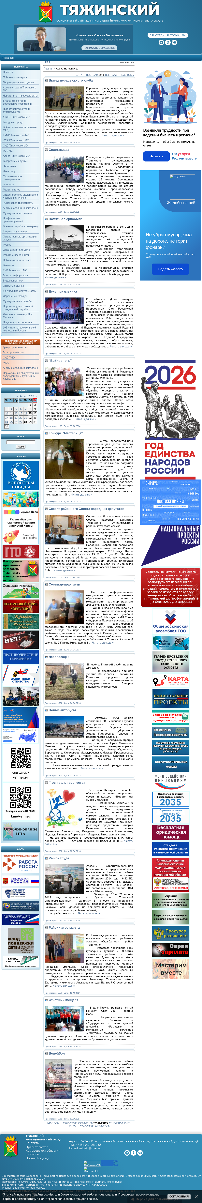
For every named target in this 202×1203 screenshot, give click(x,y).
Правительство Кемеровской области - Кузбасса (43, 1150)
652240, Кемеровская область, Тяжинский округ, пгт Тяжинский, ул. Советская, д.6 (139, 1141)
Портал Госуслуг (38, 1158)
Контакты (32, 1143)
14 (25, 413)
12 (16, 413)
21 (25, 417)
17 (6, 417)
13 (20, 413)
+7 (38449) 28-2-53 (88, 1145)
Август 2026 (27, 396)
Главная (9, 57)
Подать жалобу (170, 269)
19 (16, 417)
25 (11, 422)
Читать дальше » (113, 135)
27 (20, 422)
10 (6, 413)
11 (11, 413)
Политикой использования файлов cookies (68, 1198)
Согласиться (179, 1196)
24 (6, 422)
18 (11, 417)
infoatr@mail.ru (90, 1148)
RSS (47, 62)
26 (16, 422)
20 (20, 417)
